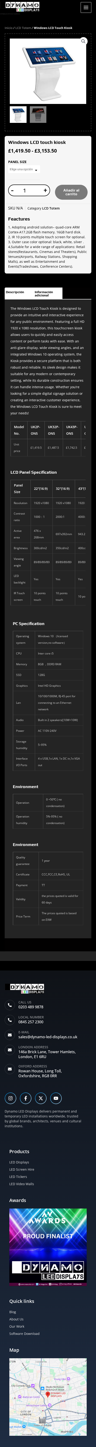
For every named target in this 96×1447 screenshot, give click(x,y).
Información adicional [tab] (44, 293)
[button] (83, 41)
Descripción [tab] (15, 292)
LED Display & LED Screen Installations (10, 13)
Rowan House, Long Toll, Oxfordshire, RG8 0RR (40, 1073)
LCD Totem (23, 28)
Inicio (9, 28)
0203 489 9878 (30, 1007)
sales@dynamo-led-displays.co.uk (47, 1036)
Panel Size (17, 162)
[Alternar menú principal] (86, 7)
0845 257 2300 (30, 1021)
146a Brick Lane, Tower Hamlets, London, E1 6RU (47, 1054)
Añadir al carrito (71, 192)
